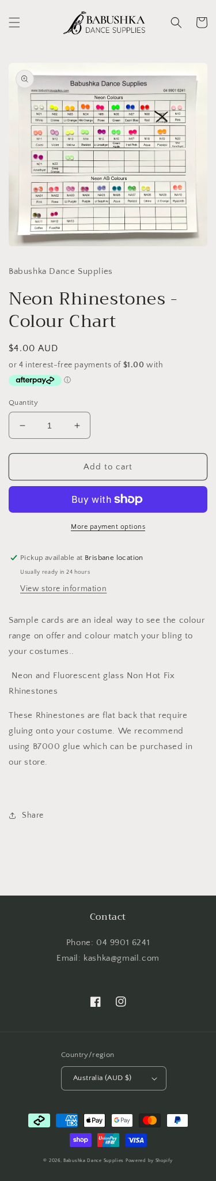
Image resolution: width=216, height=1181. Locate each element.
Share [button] (33, 815)
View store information (63, 588)
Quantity (23, 402)
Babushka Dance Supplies (93, 1160)
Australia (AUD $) (102, 1078)
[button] (14, 22)
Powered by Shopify (149, 1160)
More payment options (108, 527)
